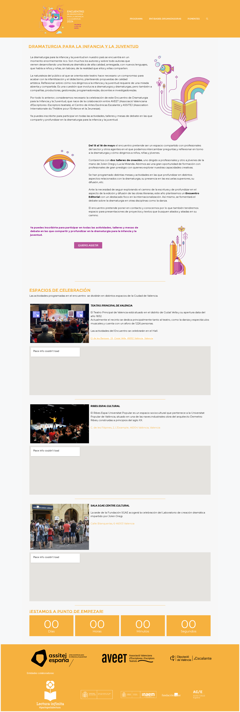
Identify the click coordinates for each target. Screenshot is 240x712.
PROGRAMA (136, 18)
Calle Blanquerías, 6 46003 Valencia (112, 523)
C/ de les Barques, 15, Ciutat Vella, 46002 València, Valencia (122, 338)
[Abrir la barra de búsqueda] (207, 19)
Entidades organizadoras (165, 18)
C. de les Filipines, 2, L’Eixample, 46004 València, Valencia (125, 427)
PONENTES (194, 18)
